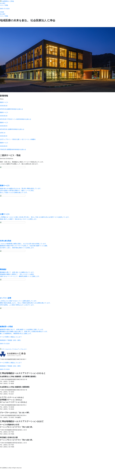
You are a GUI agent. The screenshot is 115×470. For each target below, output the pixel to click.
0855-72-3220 (5, 8)
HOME (2, 12)
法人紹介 (2, 3)
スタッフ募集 (4, 5)
